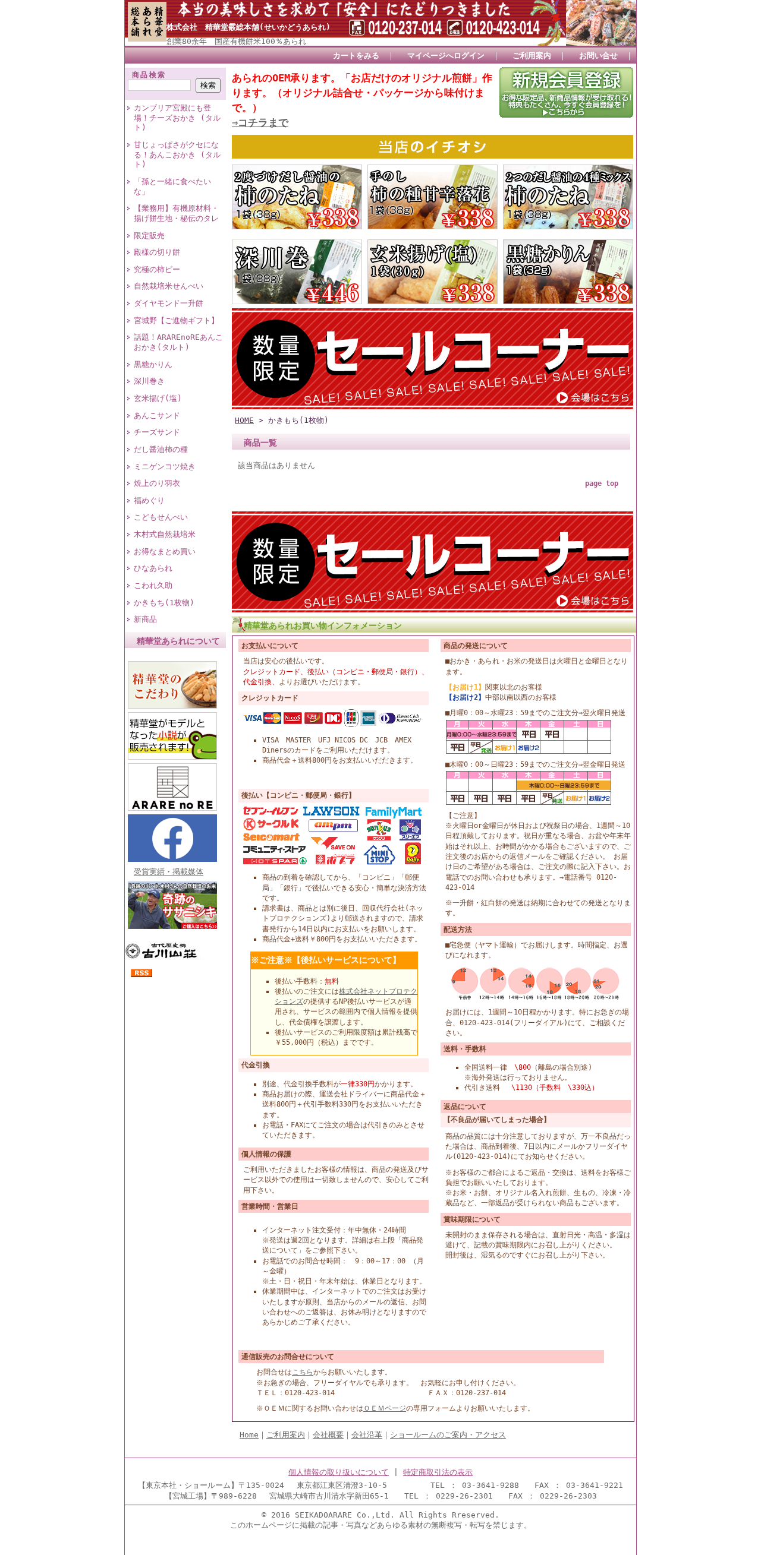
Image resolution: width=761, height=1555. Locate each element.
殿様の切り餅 (157, 252)
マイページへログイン (446, 55)
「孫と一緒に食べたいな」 (172, 186)
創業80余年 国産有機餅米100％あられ (236, 41)
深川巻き (149, 381)
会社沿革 (366, 1434)
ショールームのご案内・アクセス (448, 1434)
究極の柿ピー (157, 269)
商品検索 (149, 75)
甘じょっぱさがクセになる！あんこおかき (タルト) (177, 154)
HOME (244, 420)
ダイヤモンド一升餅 (168, 303)
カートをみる (356, 55)
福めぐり (149, 500)
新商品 (145, 619)
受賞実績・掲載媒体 (168, 871)
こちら (302, 1372)
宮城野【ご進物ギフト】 (176, 320)
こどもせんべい (161, 517)
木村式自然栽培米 (165, 534)
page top (601, 483)
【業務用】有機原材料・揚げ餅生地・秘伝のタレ (176, 213)
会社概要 (328, 1434)
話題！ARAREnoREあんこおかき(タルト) (178, 342)
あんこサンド (157, 415)
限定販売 (149, 235)
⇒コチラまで (260, 122)
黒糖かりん (153, 364)
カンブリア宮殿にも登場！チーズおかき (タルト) (177, 117)
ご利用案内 (531, 55)
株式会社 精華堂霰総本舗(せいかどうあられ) (248, 27)
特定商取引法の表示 (438, 1472)
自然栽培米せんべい (168, 286)
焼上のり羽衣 (157, 483)
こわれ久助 (153, 585)
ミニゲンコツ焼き (165, 466)
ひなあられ (153, 568)
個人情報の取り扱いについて (338, 1472)
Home (249, 1434)
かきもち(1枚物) (164, 602)
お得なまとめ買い (165, 551)
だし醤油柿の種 (161, 449)
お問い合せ (598, 55)
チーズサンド (157, 432)
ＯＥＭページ (384, 1408)
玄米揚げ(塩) (158, 398)
